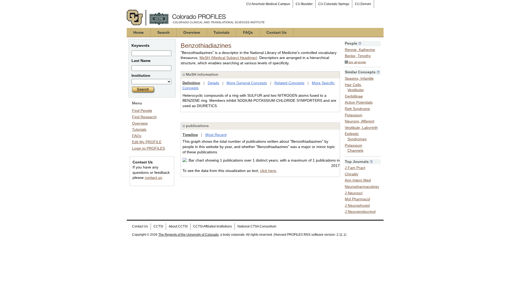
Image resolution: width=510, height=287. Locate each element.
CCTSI (158, 226)
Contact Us (276, 32)
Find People (142, 110)
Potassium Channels (354, 148)
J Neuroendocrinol (360, 211)
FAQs (248, 32)
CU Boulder (304, 4)
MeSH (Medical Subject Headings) (228, 58)
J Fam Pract (355, 168)
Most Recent (216, 135)
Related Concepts (289, 83)
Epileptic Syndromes (356, 136)
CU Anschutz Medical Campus (268, 4)
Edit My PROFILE (147, 142)
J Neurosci (354, 193)
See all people (357, 62)
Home (138, 32)
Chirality (351, 174)
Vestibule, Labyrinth (361, 127)
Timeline (190, 135)
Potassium (353, 115)
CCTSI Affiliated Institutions (212, 226)
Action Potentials (359, 102)
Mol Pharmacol (357, 199)
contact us (153, 177)
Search (163, 32)
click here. (268, 170)
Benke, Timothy (358, 56)
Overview (191, 32)
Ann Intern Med (358, 180)
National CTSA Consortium (256, 226)
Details (213, 83)
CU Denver (363, 4)
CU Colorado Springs (333, 4)
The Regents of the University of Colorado (188, 235)
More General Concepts (247, 83)
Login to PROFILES (148, 148)
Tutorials (222, 32)
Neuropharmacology (362, 186)
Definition (191, 83)
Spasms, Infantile (359, 78)
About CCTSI (178, 226)
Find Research (144, 117)
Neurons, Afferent (359, 121)
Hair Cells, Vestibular (354, 87)
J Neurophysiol (357, 205)
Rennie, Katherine (360, 50)
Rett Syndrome (357, 109)
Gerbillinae (354, 96)
